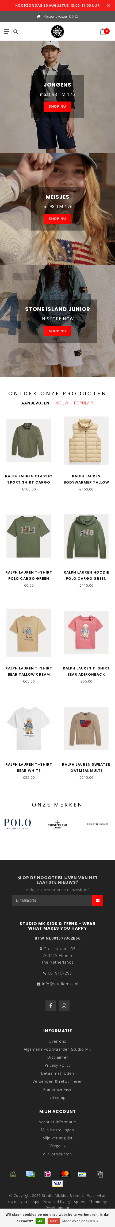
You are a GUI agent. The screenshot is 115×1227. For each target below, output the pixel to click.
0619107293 (60, 973)
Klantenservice (57, 1089)
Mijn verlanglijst (58, 1137)
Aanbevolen (35, 403)
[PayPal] (99, 1174)
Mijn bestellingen (57, 1129)
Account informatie (57, 1121)
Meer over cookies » (80, 1221)
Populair (83, 403)
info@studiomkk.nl (60, 983)
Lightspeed (76, 1201)
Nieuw (61, 403)
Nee (53, 1221)
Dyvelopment (57, 1207)
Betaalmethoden (57, 1073)
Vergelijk (57, 1145)
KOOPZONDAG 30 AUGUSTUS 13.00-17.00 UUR (57, 5)
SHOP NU (57, 106)
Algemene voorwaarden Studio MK (57, 1049)
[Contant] (13, 1174)
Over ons (57, 1041)
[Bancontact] (82, 1174)
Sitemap (57, 1097)
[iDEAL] (47, 1174)
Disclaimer (57, 1057)
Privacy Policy (58, 1065)
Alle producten (57, 1153)
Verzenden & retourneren (58, 1081)
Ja (40, 1221)
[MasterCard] (65, 1174)
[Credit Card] (30, 1174)
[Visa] (57, 1183)
